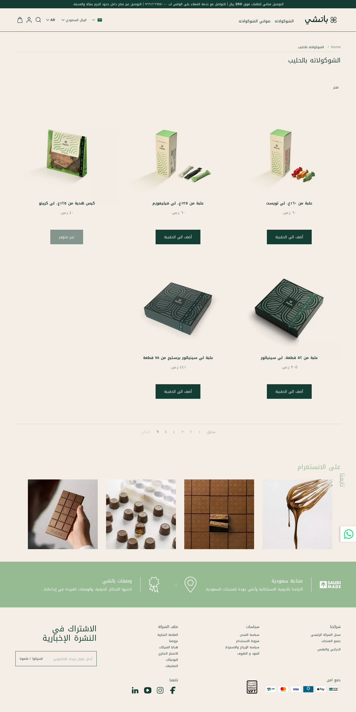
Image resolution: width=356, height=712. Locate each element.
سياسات (252, 626)
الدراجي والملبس (329, 649)
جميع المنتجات (331, 641)
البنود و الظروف (248, 653)
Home (336, 47)
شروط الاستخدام (247, 641)
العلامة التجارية (167, 635)
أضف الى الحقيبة (289, 237)
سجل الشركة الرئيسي (326, 635)
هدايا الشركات (168, 647)
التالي (145, 431)
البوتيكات (172, 660)
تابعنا (173, 680)
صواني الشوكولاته (255, 21)
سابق (211, 431)
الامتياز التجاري (168, 653)
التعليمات (171, 666)
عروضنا (173, 641)
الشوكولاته (284, 21)
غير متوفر (67, 237)
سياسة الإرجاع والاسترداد (242, 647)
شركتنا (335, 626)
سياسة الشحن (249, 635)
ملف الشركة (168, 626)
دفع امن (334, 680)
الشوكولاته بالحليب (311, 47)
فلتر (336, 87)
